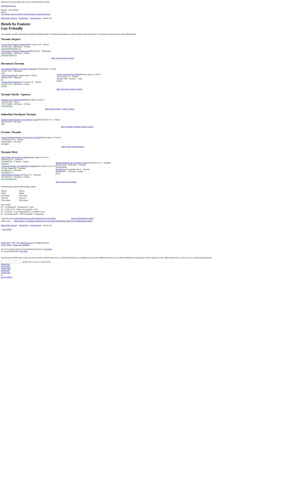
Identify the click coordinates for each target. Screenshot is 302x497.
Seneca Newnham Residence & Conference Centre (20, 137)
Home (3, 6)
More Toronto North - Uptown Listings (59, 109)
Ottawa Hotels (76, 218)
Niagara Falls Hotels (48, 218)
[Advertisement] (151, 235)
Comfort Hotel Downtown (11, 82)
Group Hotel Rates (43, 14)
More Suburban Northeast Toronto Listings (77, 127)
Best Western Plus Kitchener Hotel (14, 157)
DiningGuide (6, 268)
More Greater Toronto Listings (72, 147)
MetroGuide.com (27, 243)
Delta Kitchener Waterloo (10, 175)
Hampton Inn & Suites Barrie (12, 100)
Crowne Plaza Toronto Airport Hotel (15, 44)
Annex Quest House (9, 75)
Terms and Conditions (21, 245)
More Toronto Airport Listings (62, 58)
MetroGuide (5, 264)
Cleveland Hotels (53, 221)
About (8, 6)
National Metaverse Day (38, 221)
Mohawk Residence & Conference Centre (71, 163)
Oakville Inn (60, 169)
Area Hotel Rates (29, 14)
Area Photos (5, 14)
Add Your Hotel (16, 14)
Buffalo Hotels (19, 218)
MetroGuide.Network (9, 18)
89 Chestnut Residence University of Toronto (18, 69)
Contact (13, 6)
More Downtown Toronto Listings (69, 89)
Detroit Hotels (65, 221)
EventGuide (5, 266)
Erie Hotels (75, 221)
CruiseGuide (5, 273)
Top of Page (6, 229)
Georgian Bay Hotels (32, 218)
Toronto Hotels (35, 18)
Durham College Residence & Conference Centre (19, 120)
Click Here (48, 249)
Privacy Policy (6, 245)
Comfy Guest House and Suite (68, 74)
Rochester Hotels (86, 221)
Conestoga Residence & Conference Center (17, 166)
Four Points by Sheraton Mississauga (15, 51)
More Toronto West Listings (66, 182)
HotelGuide (23, 18)
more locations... (7, 277)
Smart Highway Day (21, 221)
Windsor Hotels (87, 218)
